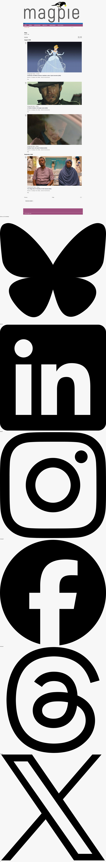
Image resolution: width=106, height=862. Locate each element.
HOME (25, 25)
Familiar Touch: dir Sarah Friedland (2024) (37, 148)
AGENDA (30, 25)
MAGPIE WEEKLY (52, 25)
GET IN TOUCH (60, 25)
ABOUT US (44, 25)
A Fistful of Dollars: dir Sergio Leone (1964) (37, 108)
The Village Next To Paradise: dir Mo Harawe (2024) (39, 188)
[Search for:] (75, 27)
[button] (24, 23)
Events (25, 34)
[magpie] (51, 22)
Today (53, 197)
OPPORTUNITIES (37, 25)
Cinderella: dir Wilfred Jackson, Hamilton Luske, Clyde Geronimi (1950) (44, 75)
